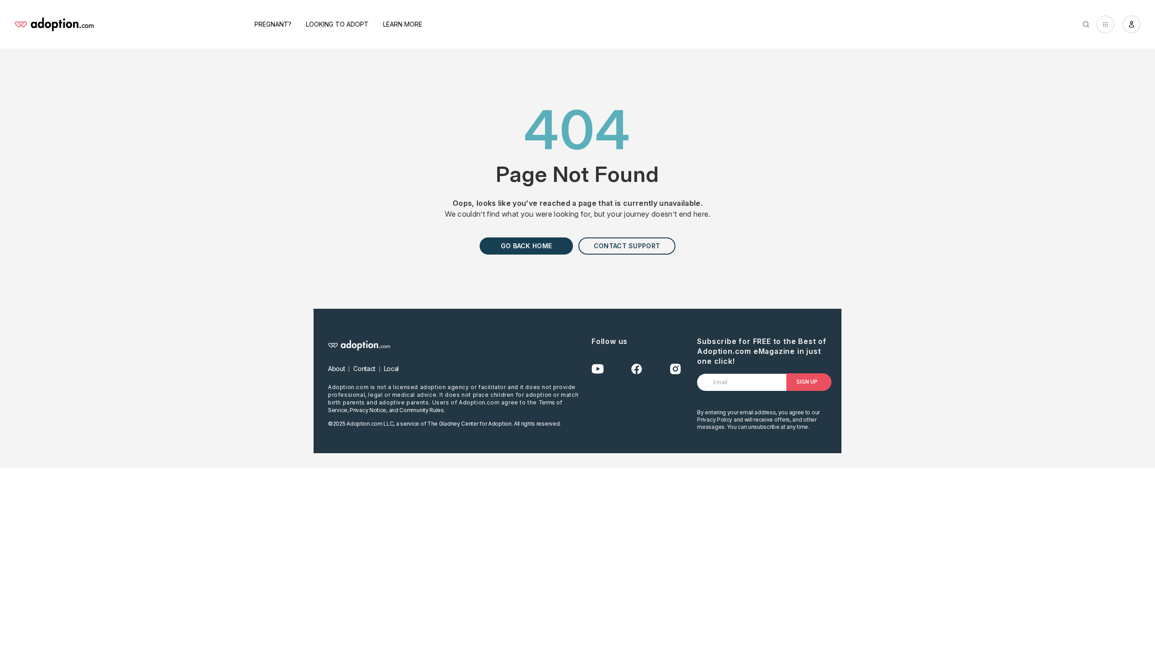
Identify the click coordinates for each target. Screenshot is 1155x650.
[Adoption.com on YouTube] (597, 369)
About (336, 368)
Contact (364, 368)
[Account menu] (1132, 24)
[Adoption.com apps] (1105, 24)
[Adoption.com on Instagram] (675, 369)
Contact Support (627, 246)
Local (391, 368)
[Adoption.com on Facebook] (636, 369)
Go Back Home (526, 246)
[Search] (1086, 24)
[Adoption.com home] (54, 24)
